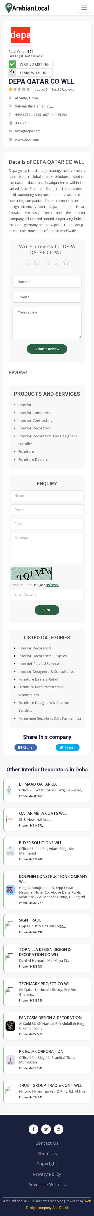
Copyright (47, 1164)
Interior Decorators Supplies (42, 656)
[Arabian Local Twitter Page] (46, 1129)
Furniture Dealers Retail (38, 679)
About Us (47, 1153)
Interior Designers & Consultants (46, 671)
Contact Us (47, 1143)
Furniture (26, 451)
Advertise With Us (47, 1184)
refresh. (52, 584)
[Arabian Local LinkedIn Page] (58, 1129)
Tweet (69, 747)
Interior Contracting (35, 420)
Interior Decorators (35, 648)
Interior (25, 404)
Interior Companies (34, 412)
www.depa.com (27, 139)
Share (27, 747)
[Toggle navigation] (84, 8)
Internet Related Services (39, 663)
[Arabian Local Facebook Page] (33, 1129)
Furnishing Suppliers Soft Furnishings (49, 718)
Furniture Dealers (33, 459)
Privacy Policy (47, 1174)
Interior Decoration (34, 428)
